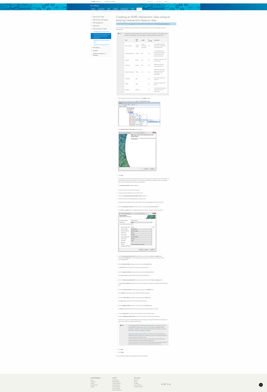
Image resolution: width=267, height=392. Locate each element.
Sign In (160, 1)
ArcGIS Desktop (116, 381)
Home (93, 9)
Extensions (97, 11)
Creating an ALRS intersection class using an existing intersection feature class (102, 36)
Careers (136, 381)
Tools (132, 9)
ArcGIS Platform (116, 385)
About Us (136, 380)
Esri (173, 1)
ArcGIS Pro (107, 1)
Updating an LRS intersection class (102, 44)
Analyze (115, 9)
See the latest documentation (163, 23)
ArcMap (113, 1)
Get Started (101, 9)
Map (109, 9)
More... (139, 9)
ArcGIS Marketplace (117, 390)
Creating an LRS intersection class (101, 31)
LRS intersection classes (136, 11)
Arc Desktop (95, 1)
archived (132, 23)
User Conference (138, 385)
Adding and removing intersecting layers (102, 41)
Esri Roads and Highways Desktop (121, 11)
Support (92, 386)
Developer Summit (138, 386)
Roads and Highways (107, 11)
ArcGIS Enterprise (116, 383)
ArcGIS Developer (116, 386)
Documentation (94, 385)
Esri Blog (136, 383)
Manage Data (124, 9)
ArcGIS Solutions (116, 388)
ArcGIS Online (115, 380)
